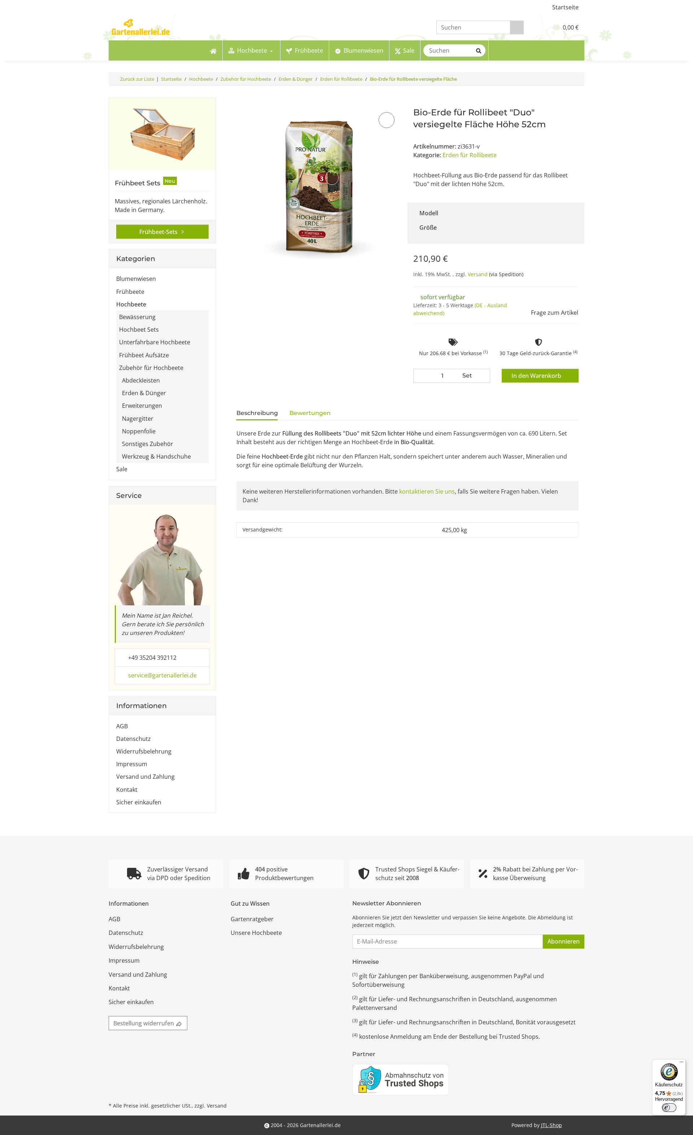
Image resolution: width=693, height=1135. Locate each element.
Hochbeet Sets (139, 330)
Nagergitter (137, 419)
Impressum (131, 764)
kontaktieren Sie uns (427, 491)
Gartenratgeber (252, 919)
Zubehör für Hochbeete (151, 368)
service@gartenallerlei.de (162, 675)
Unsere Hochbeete (256, 933)
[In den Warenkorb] (241, 102)
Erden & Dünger (144, 393)
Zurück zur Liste (137, 79)
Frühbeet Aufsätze (144, 355)
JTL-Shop (551, 1125)
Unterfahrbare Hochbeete (154, 342)
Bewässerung (137, 317)
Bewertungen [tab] (310, 413)
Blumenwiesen (136, 279)
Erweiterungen (142, 406)
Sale (121, 469)
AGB (122, 726)
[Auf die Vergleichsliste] (387, 120)
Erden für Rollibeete (470, 155)
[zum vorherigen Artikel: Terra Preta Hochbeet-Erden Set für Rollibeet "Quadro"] (577, 79)
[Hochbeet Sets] (162, 134)
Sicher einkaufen (138, 802)
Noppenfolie (139, 431)
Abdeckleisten (141, 380)
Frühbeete (130, 292)
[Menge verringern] (420, 376)
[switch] (669, 1107)
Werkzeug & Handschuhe (156, 456)
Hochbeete (131, 304)
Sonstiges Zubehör (147, 444)
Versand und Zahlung (145, 777)
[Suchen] (517, 28)
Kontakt (127, 790)
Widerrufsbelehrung (143, 751)
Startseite (565, 7)
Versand (478, 274)
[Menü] (681, 1063)
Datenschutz (133, 739)
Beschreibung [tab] (257, 413)
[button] (537, 27)
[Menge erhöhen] (483, 376)
